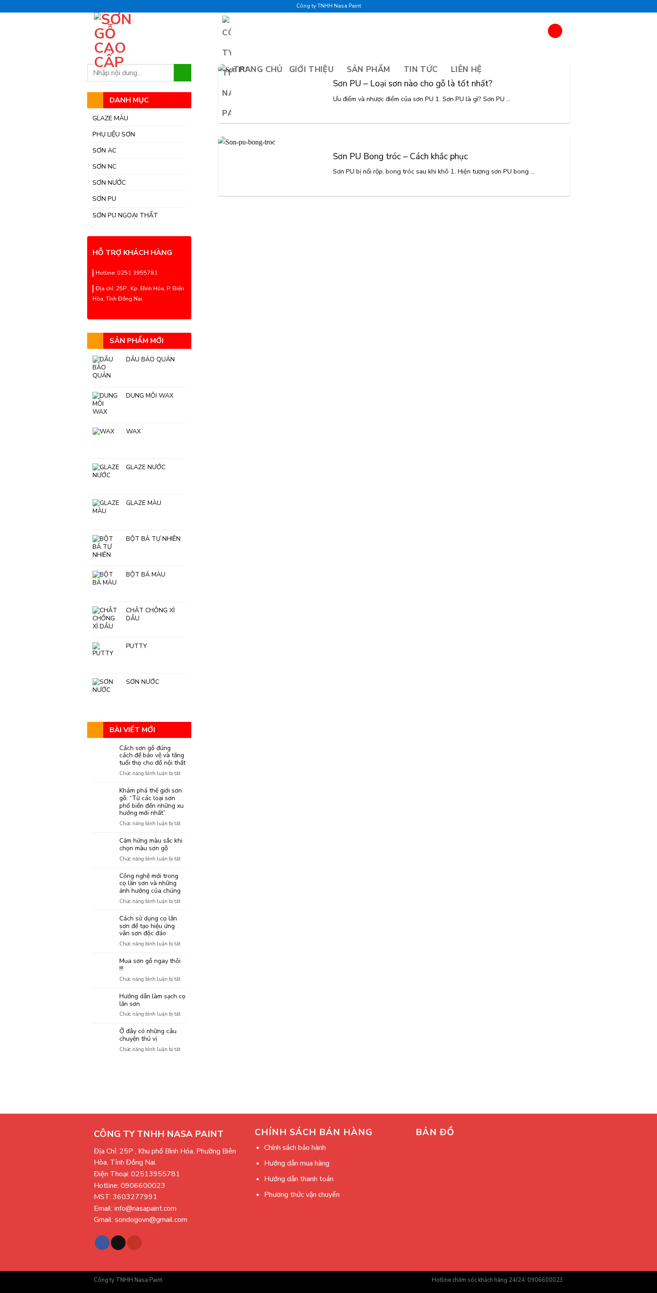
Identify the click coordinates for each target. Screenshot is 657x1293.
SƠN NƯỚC (109, 182)
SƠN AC (105, 150)
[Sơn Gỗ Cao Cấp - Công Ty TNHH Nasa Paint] (118, 41)
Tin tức (421, 69)
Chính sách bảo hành (295, 1148)
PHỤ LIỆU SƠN (114, 134)
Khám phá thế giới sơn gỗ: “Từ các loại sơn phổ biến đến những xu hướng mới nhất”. (151, 802)
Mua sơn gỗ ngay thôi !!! (150, 965)
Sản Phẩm (369, 69)
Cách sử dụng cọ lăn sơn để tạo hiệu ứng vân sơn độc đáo (148, 926)
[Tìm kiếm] (555, 31)
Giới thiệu (311, 69)
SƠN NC (105, 166)
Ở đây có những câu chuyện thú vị (148, 1035)
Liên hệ (466, 69)
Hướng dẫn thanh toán (298, 1179)
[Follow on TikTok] (118, 1243)
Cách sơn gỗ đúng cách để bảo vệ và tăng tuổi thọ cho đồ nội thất (152, 756)
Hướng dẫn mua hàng (296, 1163)
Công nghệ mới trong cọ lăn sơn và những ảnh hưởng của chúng (150, 884)
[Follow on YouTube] (134, 1243)
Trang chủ (257, 69)
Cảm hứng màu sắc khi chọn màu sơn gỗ (150, 844)
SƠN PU (104, 198)
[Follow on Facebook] (102, 1243)
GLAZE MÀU (110, 118)
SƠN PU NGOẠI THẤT (125, 215)
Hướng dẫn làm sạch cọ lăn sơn (152, 1000)
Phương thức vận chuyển (302, 1195)
